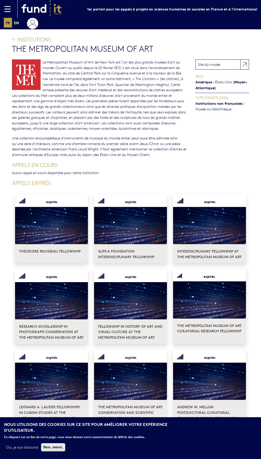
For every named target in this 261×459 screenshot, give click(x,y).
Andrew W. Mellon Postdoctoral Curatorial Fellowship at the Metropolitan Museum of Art (208, 415)
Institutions (33, 39)
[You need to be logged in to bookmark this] (81, 201)
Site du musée (209, 64)
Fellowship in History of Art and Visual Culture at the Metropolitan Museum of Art (130, 331)
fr (8, 22)
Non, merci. (53, 447)
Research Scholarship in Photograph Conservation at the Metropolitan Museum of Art (51, 331)
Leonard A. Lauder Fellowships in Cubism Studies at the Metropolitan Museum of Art (49, 412)
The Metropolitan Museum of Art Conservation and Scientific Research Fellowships (130, 412)
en (16, 22)
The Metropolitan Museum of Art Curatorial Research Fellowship (209, 328)
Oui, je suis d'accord (22, 447)
